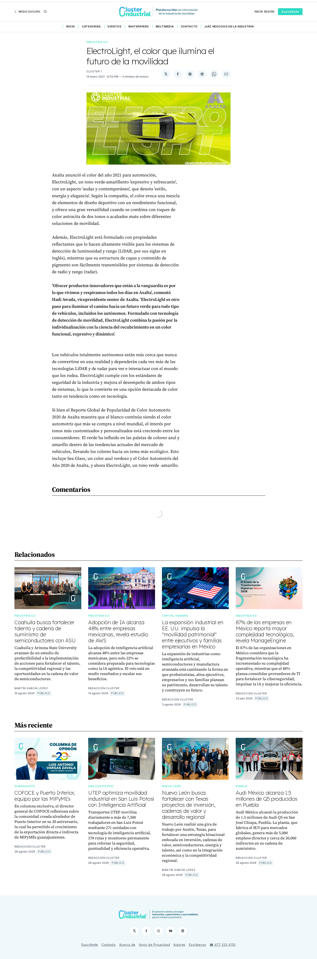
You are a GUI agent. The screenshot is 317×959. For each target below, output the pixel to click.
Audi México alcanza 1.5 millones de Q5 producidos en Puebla (266, 798)
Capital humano (175, 615)
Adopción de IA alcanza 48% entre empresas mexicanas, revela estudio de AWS (118, 631)
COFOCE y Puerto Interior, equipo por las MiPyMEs (44, 795)
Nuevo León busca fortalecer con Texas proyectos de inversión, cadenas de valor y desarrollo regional (188, 804)
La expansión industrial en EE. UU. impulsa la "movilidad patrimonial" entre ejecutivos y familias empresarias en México (192, 634)
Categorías (91, 26)
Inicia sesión (264, 11)
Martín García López (31, 688)
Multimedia (165, 26)
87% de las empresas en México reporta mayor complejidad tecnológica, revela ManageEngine (265, 631)
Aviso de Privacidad (154, 944)
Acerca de (127, 944)
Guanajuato (24, 786)
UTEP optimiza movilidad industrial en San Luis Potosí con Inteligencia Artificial (121, 798)
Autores (179, 944)
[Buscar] (45, 11)
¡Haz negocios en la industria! (229, 26)
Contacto (189, 26)
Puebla (241, 786)
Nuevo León (171, 786)
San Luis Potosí (101, 786)
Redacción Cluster (103, 688)
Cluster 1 (94, 71)
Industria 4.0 (97, 42)
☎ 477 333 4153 (223, 944)
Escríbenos (197, 944)
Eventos (114, 26)
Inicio (70, 26)
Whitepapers (138, 26)
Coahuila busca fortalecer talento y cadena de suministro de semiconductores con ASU (45, 631)
